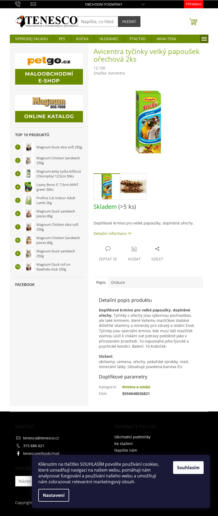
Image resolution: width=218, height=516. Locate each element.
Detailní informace (110, 233)
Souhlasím (188, 468)
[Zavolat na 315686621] (23, 3)
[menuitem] (31, 39)
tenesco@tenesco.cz (41, 437)
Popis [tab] (101, 282)
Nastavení (54, 495)
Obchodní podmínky (103, 4)
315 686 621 (33, 445)
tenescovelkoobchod (41, 453)
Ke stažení (123, 443)
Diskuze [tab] (118, 282)
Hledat (129, 21)
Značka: (109, 73)
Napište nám (125, 450)
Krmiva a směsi (136, 386)
